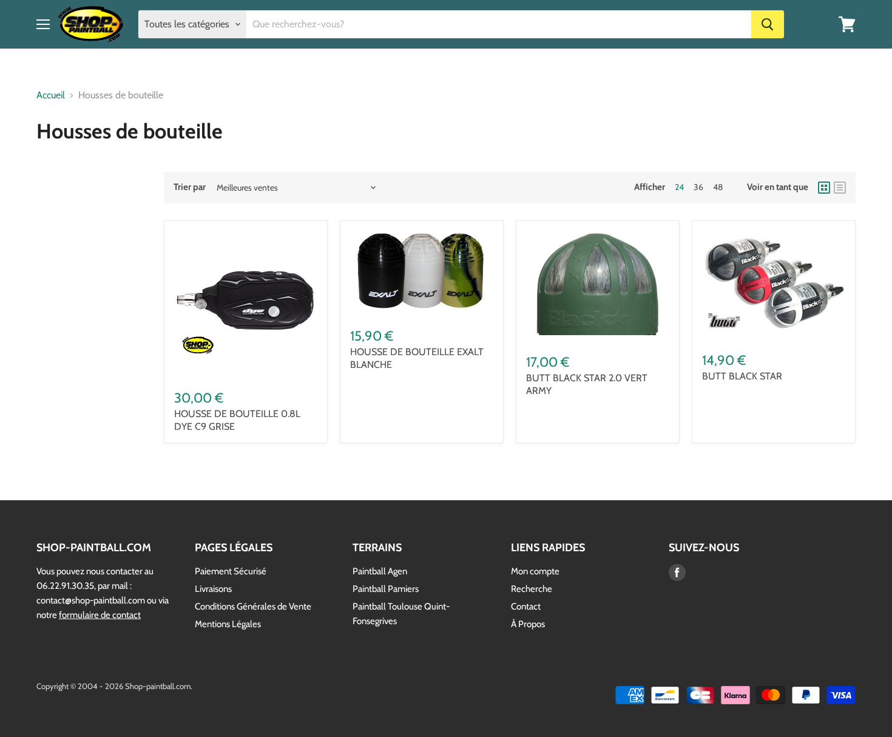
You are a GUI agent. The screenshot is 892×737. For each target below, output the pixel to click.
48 (718, 187)
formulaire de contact (100, 615)
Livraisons (213, 588)
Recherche (531, 588)
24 (679, 187)
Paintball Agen (380, 571)
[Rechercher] (767, 24)
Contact (526, 606)
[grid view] (824, 188)
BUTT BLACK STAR (742, 376)
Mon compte (535, 571)
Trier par (190, 187)
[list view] (840, 188)
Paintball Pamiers (386, 588)
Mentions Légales (228, 624)
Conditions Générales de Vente (253, 606)
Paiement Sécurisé (230, 571)
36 (698, 187)
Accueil (50, 95)
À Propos (528, 624)
